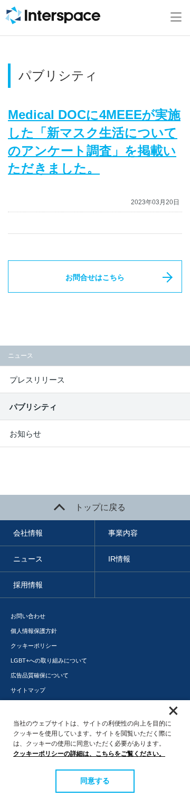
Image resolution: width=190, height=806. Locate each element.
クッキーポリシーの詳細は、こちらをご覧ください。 (89, 753)
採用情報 (28, 585)
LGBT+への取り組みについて (49, 660)
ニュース (28, 559)
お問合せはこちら (95, 277)
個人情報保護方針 (34, 631)
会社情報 (28, 533)
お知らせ (25, 433)
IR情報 (119, 559)
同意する (95, 780)
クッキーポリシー (34, 645)
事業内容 (123, 533)
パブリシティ (33, 406)
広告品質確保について (40, 675)
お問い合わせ (28, 616)
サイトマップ (28, 690)
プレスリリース (37, 379)
